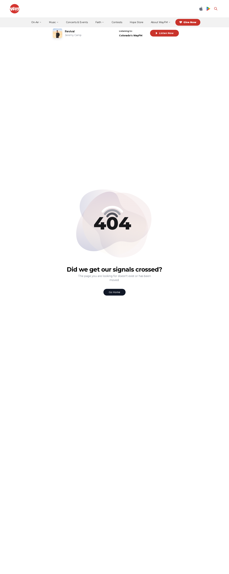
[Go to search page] (215, 8)
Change (140, 31)
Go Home (114, 292)
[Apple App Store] (201, 8)
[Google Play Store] (208, 9)
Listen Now (166, 33)
